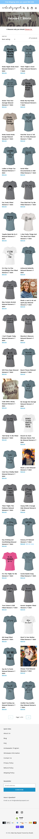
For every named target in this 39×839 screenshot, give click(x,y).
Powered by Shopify (27, 833)
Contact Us (8, 758)
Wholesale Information (12, 753)
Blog (5, 738)
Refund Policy (8, 768)
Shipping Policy (9, 773)
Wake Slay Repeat (16, 833)
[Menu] (36, 8)
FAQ (5, 743)
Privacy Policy (8, 763)
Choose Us (28, 29)
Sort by (4, 36)
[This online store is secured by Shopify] (19, 820)
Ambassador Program (11, 748)
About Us (7, 733)
